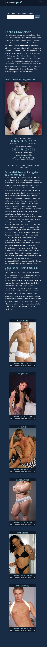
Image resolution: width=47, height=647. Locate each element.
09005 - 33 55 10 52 (23, 141)
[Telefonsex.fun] (13, 3)
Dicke (21, 167)
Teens (26, 167)
